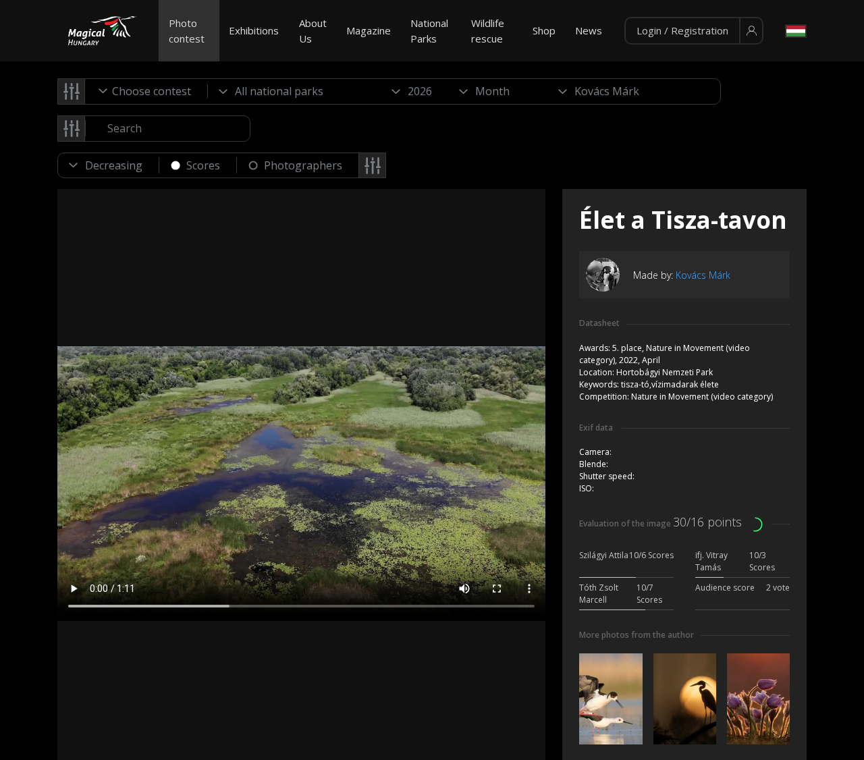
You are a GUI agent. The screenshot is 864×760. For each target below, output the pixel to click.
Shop (544, 30)
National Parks (429, 30)
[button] (693, 31)
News (588, 30)
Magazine (368, 30)
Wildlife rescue (487, 30)
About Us (313, 30)
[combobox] (146, 91)
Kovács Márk (703, 275)
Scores (203, 165)
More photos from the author (636, 635)
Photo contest (187, 30)
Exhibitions (254, 30)
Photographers (303, 165)
